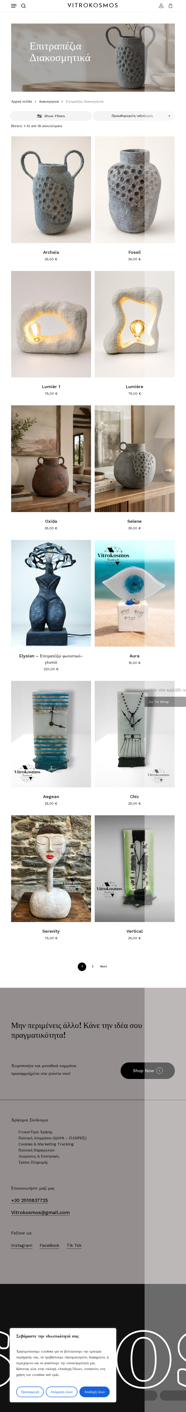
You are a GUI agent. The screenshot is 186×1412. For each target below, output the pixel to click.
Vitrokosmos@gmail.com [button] (40, 1212)
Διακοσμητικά (49, 101)
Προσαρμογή (30, 1392)
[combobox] (134, 116)
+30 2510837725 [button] (29, 1200)
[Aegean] (51, 734)
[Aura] (135, 593)
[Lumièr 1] (51, 324)
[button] (13, 5)
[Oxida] (51, 458)
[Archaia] (51, 189)
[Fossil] (135, 189)
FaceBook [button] (49, 1245)
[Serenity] (51, 868)
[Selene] (135, 458)
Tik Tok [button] (74, 1245)
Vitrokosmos (93, 6)
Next (103, 966)
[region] (63, 1365)
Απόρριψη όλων (61, 1392)
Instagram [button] (21, 1245)
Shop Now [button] (143, 1070)
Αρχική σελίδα (21, 101)
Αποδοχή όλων (94, 1392)
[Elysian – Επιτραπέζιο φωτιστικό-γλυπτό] (51, 593)
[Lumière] (135, 324)
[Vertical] (135, 868)
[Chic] (135, 734)
